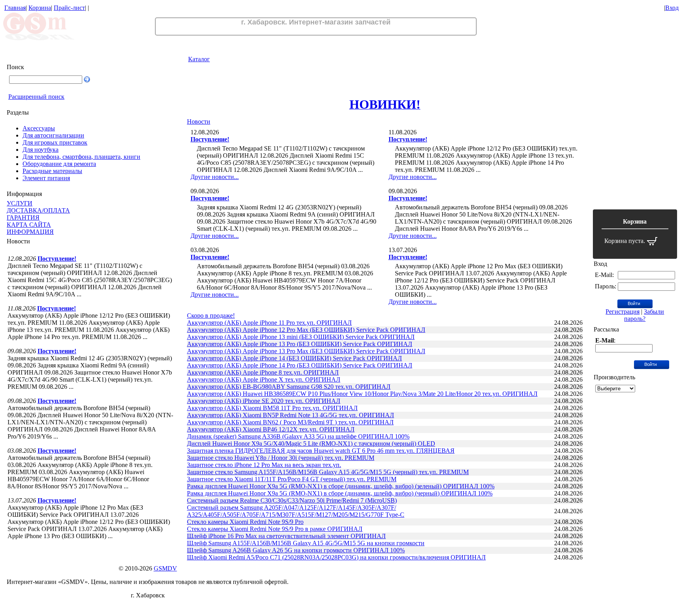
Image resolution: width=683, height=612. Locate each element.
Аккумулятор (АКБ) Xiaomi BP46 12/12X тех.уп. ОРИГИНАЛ (271, 429)
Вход (672, 7)
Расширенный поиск (36, 96)
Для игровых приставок (55, 142)
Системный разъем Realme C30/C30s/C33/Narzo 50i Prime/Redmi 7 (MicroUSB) (292, 500)
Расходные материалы (52, 171)
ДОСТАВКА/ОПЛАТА (38, 210)
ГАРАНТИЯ (23, 217)
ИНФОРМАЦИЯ (30, 231)
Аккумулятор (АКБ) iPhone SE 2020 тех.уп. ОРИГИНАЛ (263, 400)
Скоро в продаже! (211, 315)
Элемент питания (46, 178)
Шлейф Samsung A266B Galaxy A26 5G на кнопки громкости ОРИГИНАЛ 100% (296, 550)
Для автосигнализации (53, 135)
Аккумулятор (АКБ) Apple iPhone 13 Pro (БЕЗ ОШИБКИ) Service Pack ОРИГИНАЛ (299, 344)
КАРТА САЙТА (29, 224)
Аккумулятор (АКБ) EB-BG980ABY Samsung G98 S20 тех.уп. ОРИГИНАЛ (289, 386)
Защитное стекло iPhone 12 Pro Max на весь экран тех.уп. (264, 464)
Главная (15, 7)
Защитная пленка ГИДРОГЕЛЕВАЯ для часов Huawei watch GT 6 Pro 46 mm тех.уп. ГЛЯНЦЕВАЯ (321, 450)
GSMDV (165, 568)
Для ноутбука (40, 149)
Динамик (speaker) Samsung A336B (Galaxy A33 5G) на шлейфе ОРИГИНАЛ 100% (298, 436)
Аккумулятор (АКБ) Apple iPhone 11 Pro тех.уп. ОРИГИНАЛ (269, 322)
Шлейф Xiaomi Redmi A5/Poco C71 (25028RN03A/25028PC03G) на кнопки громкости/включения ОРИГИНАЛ (336, 557)
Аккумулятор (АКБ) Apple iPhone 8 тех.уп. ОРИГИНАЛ (263, 372)
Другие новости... (215, 176)
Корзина (39, 7)
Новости (198, 121)
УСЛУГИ (19, 203)
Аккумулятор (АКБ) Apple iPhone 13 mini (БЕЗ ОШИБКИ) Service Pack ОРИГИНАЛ (301, 336)
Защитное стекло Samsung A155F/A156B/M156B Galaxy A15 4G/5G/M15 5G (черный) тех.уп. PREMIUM (328, 472)
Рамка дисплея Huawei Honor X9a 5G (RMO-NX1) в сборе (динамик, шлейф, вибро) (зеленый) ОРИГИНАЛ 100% (340, 486)
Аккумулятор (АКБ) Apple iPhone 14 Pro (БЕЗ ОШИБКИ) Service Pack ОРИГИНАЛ (299, 365)
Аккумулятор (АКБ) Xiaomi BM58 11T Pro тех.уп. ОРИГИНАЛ (272, 408)
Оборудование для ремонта (59, 163)
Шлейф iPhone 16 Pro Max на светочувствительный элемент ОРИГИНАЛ (286, 536)
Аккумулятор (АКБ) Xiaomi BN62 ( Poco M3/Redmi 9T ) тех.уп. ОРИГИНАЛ (290, 422)
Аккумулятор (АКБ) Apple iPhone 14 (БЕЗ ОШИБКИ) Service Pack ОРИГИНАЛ (294, 358)
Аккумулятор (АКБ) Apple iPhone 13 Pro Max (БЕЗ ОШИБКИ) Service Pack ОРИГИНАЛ (306, 351)
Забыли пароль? (644, 315)
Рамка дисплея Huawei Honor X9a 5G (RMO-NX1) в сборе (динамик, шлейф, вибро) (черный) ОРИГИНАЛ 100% (339, 493)
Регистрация (623, 311)
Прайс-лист (69, 7)
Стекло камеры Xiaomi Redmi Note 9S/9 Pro (245, 521)
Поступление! (57, 258)
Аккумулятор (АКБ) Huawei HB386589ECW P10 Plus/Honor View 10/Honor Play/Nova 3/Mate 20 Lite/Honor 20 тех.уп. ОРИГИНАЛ (362, 393)
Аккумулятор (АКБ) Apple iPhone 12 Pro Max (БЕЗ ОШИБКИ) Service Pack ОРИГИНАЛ (306, 329)
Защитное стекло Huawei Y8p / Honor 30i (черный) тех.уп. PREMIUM (280, 457)
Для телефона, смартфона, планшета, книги (81, 156)
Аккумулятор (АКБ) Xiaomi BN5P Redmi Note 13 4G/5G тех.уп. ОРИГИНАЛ (290, 415)
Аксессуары (39, 128)
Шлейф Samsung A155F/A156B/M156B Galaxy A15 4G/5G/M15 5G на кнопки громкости (306, 543)
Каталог (199, 59)
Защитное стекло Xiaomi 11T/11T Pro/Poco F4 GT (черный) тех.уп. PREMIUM (291, 479)
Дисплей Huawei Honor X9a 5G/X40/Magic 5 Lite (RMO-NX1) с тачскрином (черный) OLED (311, 443)
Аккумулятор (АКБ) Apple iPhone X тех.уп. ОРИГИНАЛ (263, 379)
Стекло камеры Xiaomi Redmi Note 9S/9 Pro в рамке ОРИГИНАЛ (274, 528)
